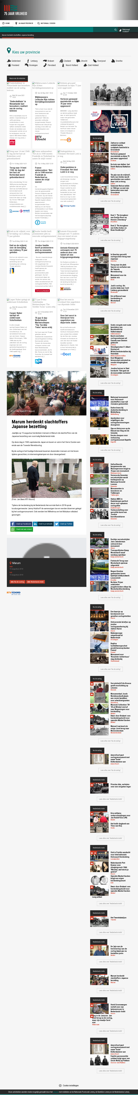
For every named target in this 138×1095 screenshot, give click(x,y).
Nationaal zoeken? (126, 30)
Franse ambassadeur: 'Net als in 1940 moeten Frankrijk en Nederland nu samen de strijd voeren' (43, 175)
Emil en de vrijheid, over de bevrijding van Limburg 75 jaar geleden (18, 249)
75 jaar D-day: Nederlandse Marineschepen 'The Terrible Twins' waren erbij (43, 323)
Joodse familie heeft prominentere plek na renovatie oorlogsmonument (44, 249)
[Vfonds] (110, 121)
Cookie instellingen (71, 1085)
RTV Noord (13, 593)
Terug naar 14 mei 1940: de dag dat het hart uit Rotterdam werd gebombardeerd (18, 172)
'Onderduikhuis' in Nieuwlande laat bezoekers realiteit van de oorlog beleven (19, 106)
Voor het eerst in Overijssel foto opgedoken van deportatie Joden (68, 319)
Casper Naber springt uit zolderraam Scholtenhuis (16, 316)
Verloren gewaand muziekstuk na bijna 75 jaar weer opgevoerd (69, 102)
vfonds (55, 1092)
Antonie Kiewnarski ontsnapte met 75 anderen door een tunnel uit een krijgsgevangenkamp (70, 252)
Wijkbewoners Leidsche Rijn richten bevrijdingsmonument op (45, 100)
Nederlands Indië (37, 582)
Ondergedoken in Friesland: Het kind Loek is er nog (69, 169)
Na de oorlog (19, 582)
